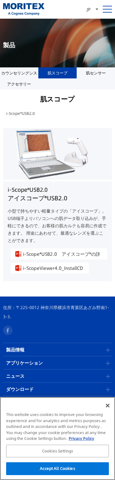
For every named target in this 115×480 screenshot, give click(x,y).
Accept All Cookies (57, 468)
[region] (57, 438)
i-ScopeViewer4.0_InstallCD (53, 267)
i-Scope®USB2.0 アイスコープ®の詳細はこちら (61, 254)
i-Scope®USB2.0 (20, 113)
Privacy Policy (81, 438)
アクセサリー (19, 84)
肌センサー (96, 73)
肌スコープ (57, 73)
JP (88, 9)
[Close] (107, 405)
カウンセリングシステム (19, 74)
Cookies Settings (57, 451)
